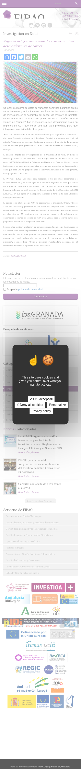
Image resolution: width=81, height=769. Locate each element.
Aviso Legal (43, 766)
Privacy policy (41, 411)
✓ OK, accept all (41, 399)
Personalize (57, 404)
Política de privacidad (60, 766)
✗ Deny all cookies (30, 404)
